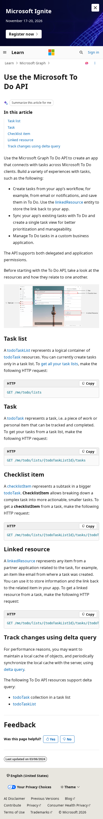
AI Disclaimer (14, 798)
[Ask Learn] (87, 63)
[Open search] (81, 52)
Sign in (93, 52)
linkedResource (69, 202)
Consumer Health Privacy (67, 805)
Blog (68, 798)
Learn (9, 63)
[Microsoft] (51, 52)
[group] (51, 535)
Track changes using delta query (34, 146)
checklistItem (19, 486)
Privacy (32, 805)
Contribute (12, 805)
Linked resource (20, 140)
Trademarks (39, 812)
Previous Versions (45, 798)
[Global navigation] (5, 52)
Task (11, 127)
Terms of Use (14, 812)
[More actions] (95, 63)
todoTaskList (18, 350)
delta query (14, 669)
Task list (14, 121)
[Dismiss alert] (95, 8)
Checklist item (19, 133)
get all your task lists (59, 363)
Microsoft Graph (33, 63)
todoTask (12, 357)
